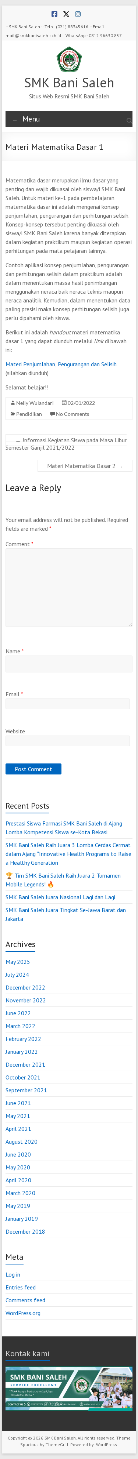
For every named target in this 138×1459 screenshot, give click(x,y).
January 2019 (22, 1218)
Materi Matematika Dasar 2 (85, 465)
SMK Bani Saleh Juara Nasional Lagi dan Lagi (60, 897)
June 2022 (18, 1013)
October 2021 (23, 1077)
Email (14, 694)
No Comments (72, 414)
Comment (19, 544)
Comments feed (25, 1300)
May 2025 (18, 961)
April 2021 (18, 1128)
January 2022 (22, 1051)
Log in (13, 1274)
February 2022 (23, 1038)
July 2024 (17, 974)
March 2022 (20, 1026)
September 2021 (26, 1090)
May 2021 (18, 1115)
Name (15, 651)
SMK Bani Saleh (69, 82)
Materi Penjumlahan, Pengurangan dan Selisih (61, 364)
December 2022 (25, 987)
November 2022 (26, 1000)
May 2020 (18, 1167)
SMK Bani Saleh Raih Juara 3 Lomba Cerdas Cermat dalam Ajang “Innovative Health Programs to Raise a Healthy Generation (68, 853)
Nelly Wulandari (35, 403)
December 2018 (25, 1231)
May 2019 (18, 1205)
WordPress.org (23, 1313)
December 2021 (25, 1064)
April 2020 (18, 1180)
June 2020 (18, 1154)
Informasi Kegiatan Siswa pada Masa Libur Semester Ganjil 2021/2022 (66, 443)
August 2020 (22, 1141)
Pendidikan (29, 414)
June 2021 (18, 1103)
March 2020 (20, 1193)
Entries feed (21, 1287)
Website (15, 731)
